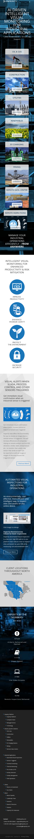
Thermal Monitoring (12, 766)
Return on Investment (12, 787)
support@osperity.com (22, 821)
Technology (10, 725)
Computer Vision (11, 720)
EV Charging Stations (12, 743)
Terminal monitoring (12, 763)
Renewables (10, 740)
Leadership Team (11, 798)
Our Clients (9, 790)
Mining (8, 746)
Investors (9, 801)
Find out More (23, 463)
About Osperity (10, 795)
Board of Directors (11, 804)
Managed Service (11, 723)
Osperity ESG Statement (13, 810)
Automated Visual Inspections (14, 757)
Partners (9, 807)
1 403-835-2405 (7, 824)
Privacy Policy (25, 836)
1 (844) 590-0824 (7, 821)
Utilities (9, 737)
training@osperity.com (22, 824)
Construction (10, 734)
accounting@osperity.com (23, 826)
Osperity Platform (11, 716)
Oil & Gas (9, 731)
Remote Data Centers (12, 749)
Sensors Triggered (11, 760)
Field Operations (11, 778)
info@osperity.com (21, 819)
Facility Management (12, 775)
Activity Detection (11, 772)
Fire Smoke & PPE (11, 769)
